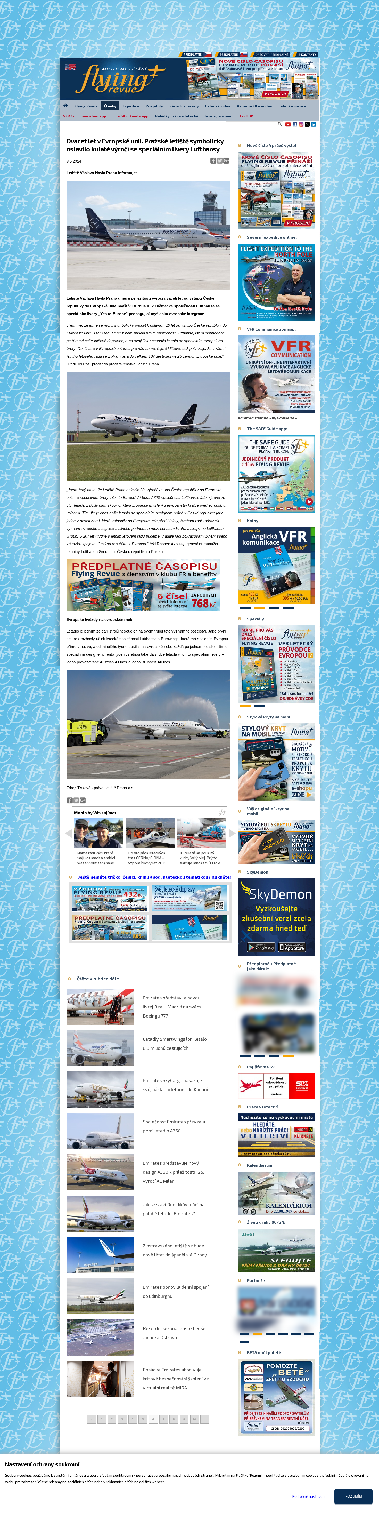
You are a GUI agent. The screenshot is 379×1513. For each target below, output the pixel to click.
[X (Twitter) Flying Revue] (307, 126)
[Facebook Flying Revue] (295, 126)
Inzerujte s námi (219, 116)
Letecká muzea (292, 106)
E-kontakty (310, 56)
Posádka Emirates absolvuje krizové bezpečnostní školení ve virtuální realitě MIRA (176, 1378)
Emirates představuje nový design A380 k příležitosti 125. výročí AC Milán (173, 1172)
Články (110, 106)
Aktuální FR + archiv (254, 106)
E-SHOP (246, 116)
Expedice (131, 106)
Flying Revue (86, 106)
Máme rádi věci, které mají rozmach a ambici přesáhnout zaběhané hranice (96, 860)
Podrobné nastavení (308, 1496)
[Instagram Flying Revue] (301, 126)
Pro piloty (154, 106)
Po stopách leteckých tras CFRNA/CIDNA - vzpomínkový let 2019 (147, 858)
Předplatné (231, 56)
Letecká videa (217, 106)
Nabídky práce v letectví (176, 116)
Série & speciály (184, 106)
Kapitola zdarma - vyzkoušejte (266, 417)
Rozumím (353, 1496)
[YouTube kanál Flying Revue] (287, 126)
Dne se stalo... (287, 1211)
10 (194, 1419)
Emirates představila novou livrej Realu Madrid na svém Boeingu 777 (172, 1007)
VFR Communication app (84, 116)
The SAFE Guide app (131, 116)
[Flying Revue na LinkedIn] (313, 126)
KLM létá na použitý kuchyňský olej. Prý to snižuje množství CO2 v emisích (200, 860)
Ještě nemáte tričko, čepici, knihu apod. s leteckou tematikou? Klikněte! (154, 876)
